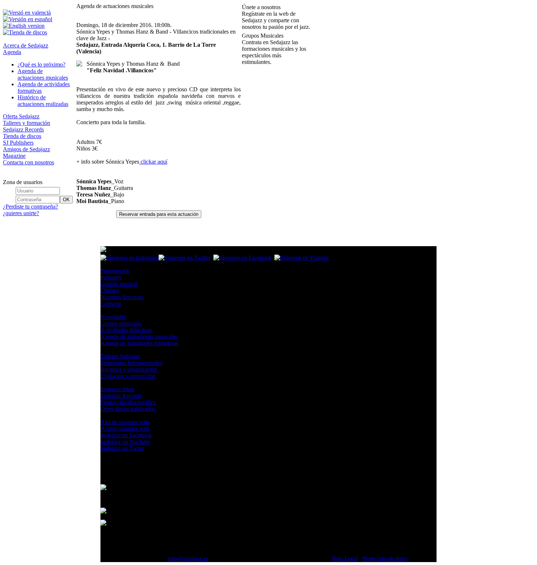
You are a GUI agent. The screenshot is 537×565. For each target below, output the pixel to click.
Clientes (109, 290)
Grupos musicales (120, 323)
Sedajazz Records (23, 129)
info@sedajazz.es (188, 559)
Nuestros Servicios (122, 297)
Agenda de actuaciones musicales (43, 74)
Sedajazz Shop (117, 389)
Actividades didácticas (126, 330)
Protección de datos (384, 559)
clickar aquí (153, 162)
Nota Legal (345, 559)
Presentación (115, 271)
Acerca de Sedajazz (25, 45)
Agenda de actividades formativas (139, 343)
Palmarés (110, 277)
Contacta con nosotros (28, 162)
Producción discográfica (128, 402)
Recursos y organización (128, 369)
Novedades (113, 317)
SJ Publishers (18, 143)
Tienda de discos (22, 136)
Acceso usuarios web (124, 428)
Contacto (110, 304)
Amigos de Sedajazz (26, 149)
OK (66, 199)
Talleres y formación (26, 123)
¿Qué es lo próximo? (41, 64)
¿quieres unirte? (21, 213)
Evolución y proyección (128, 376)
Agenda (12, 52)
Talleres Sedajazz (120, 356)
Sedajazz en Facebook (126, 435)
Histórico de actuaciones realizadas (43, 100)
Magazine (14, 156)
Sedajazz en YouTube (125, 442)
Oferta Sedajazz (21, 116)
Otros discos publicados (127, 409)
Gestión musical (118, 284)
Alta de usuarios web (124, 422)
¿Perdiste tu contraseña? (30, 206)
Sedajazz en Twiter (122, 448)
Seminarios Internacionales (131, 363)
